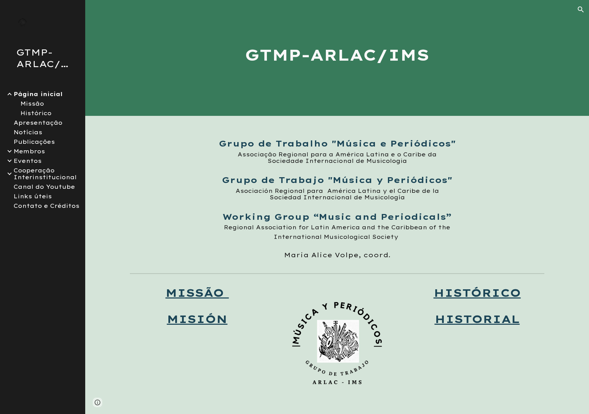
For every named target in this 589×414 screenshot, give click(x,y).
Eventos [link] (28, 160)
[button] (581, 9)
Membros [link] (29, 151)
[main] (337, 58)
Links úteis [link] (33, 196)
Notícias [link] (28, 132)
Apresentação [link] (38, 122)
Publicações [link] (34, 141)
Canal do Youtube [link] (44, 186)
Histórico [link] (35, 113)
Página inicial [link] (38, 94)
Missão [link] (32, 103)
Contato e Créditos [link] (46, 205)
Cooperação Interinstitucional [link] (45, 174)
